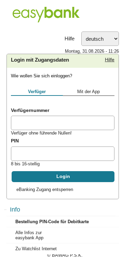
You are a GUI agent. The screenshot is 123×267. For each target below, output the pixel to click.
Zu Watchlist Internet (36, 248)
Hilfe (69, 38)
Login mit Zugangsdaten (40, 60)
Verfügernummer (30, 110)
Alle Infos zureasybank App (29, 235)
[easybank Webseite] (61, 15)
